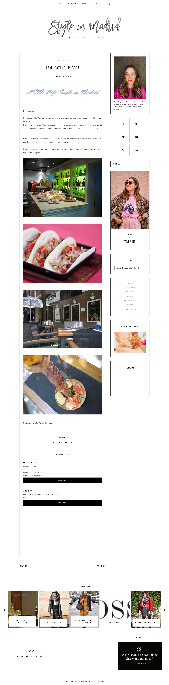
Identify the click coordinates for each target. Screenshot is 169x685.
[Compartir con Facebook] (53, 443)
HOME (60, 4)
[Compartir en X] (60, 443)
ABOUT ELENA (130, 287)
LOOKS (130, 296)
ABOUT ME (86, 4)
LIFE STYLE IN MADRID (130, 309)
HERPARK (100, 682)
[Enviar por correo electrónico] (72, 443)
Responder (62, 480)
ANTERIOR (101, 565)
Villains (130, 241)
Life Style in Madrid (63, 76)
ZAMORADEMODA (130, 300)
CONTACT (72, 4)
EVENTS (130, 305)
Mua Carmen (29, 463)
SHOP (98, 4)
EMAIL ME (130, 292)
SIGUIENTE (24, 565)
